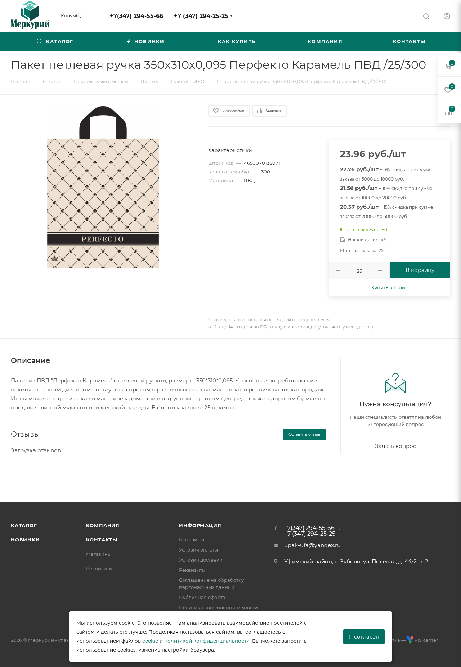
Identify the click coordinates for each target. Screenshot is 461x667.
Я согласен (364, 636)
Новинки (25, 540)
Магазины (98, 554)
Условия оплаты (198, 550)
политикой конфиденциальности (207, 641)
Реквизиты (99, 568)
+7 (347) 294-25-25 (201, 16)
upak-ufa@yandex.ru (312, 545)
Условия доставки (201, 560)
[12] (103, 187)
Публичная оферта (202, 597)
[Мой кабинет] (447, 17)
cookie (150, 641)
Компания (103, 525)
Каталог (24, 525)
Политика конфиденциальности (218, 607)
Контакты (101, 540)
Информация (200, 525)
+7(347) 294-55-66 (136, 16)
